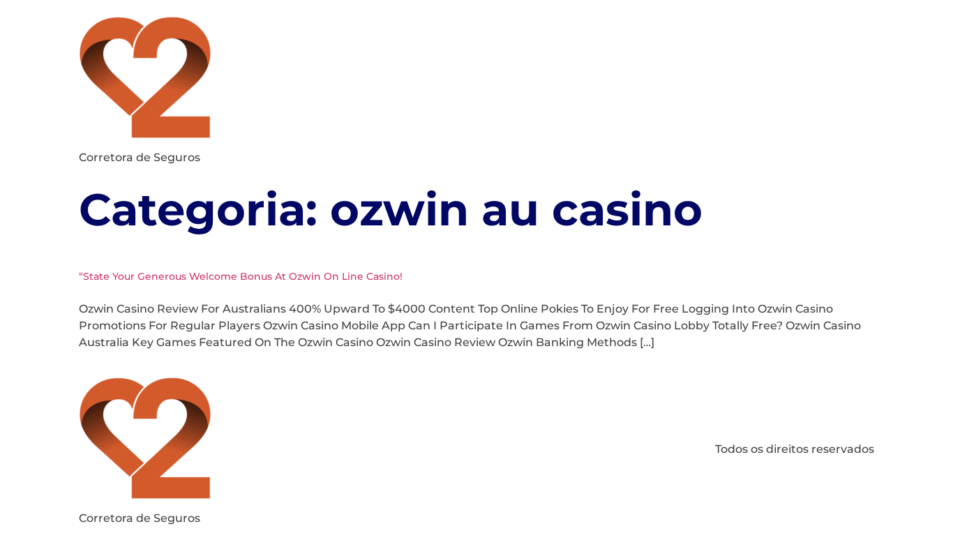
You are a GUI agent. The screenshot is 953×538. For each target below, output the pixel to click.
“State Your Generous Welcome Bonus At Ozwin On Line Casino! (241, 276)
